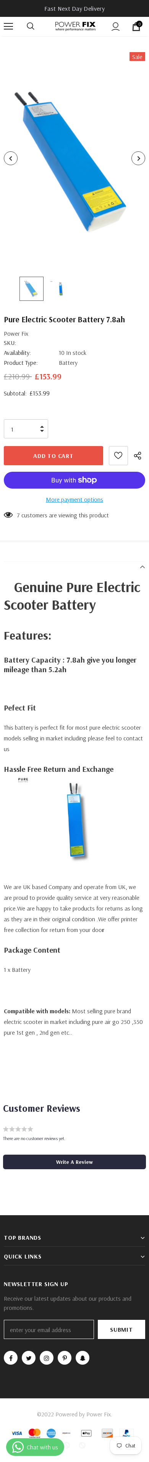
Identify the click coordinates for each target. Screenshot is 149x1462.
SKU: (10, 342)
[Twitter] (29, 1358)
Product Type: (21, 362)
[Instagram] (46, 1358)
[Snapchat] (82, 1358)
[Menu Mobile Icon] (8, 26)
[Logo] (75, 26)
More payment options (74, 499)
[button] (74, 1162)
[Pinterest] (64, 1358)
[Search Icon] (38, 26)
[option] (74, 158)
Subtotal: (15, 393)
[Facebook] (11, 1358)
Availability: (17, 352)
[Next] (138, 158)
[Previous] (11, 158)
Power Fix (16, 333)
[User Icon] (115, 27)
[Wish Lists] (118, 455)
